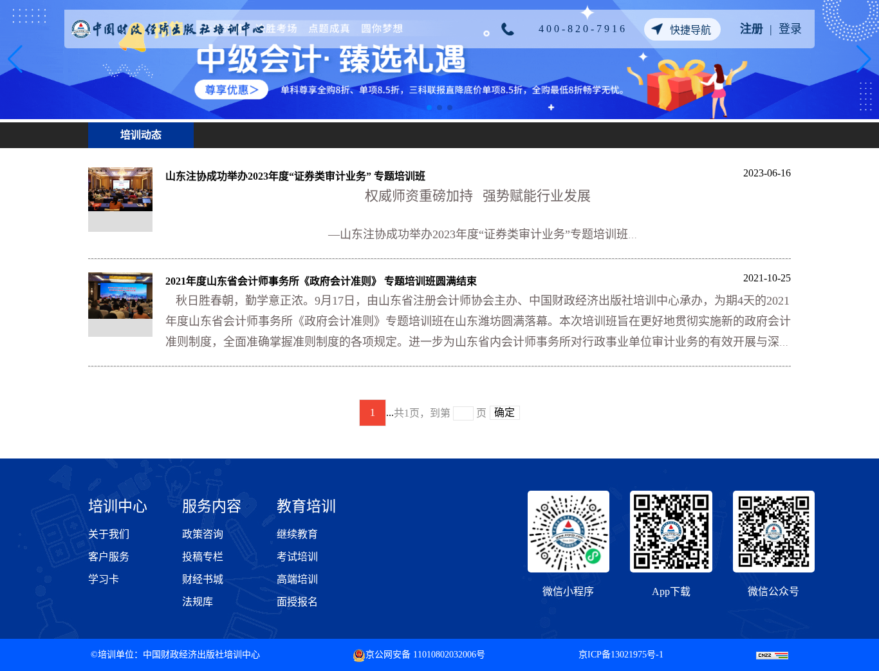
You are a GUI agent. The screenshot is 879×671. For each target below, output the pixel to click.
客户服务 (108, 556)
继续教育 (297, 534)
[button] (429, 107)
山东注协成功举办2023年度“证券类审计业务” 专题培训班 (295, 176)
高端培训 (297, 579)
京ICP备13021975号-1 (620, 654)
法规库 (197, 601)
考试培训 (297, 556)
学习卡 (103, 579)
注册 (751, 29)
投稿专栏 (202, 556)
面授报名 (297, 601)
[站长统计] (772, 654)
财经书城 (202, 579)
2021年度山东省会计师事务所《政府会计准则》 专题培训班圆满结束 (321, 281)
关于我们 (108, 534)
